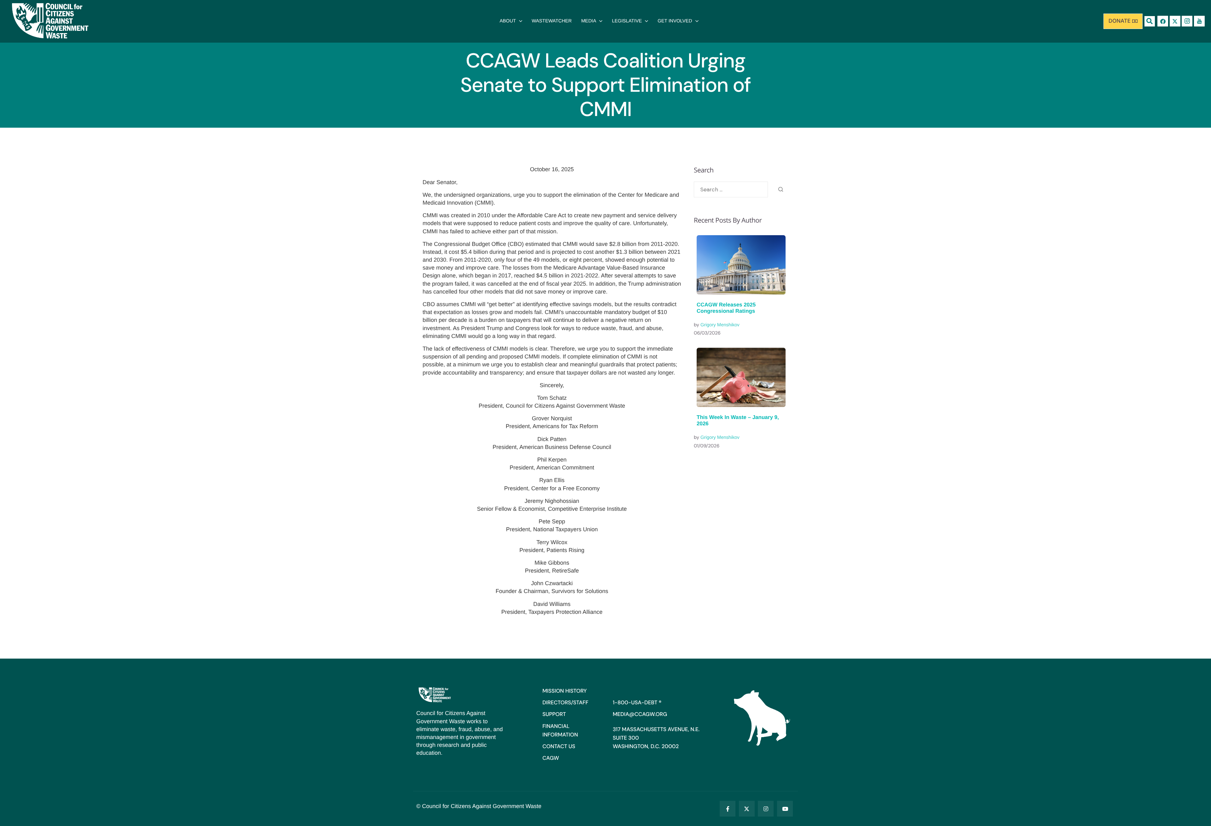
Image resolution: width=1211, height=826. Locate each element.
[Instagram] (766, 809)
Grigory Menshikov (720, 325)
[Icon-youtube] (1199, 21)
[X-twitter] (1175, 21)
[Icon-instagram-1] (1187, 21)
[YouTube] (785, 809)
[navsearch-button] (1149, 21)
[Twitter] (747, 809)
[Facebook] (1162, 21)
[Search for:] (731, 189)
